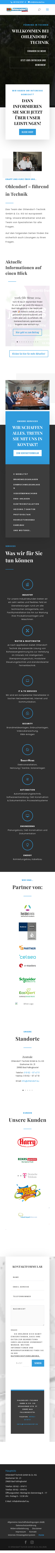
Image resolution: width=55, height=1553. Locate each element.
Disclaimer (37, 1528)
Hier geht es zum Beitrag (27, 332)
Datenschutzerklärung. (25, 1356)
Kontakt (33, 1531)
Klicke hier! (27, 132)
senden (38, 1363)
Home (41, 1535)
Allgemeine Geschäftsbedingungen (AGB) (26, 1522)
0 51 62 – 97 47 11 (31, 1072)
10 (37, 341)
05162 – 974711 (20, 1486)
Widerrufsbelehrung (19, 1528)
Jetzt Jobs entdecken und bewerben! (33, 62)
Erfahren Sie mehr (36, 51)
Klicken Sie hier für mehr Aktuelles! (28, 354)
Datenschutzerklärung (26, 1525)
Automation (27, 789)
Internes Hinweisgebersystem (21, 1535)
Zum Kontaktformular (27, 453)
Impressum (21, 1531)
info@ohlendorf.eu (30, 1081)
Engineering (27, 826)
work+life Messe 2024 (27, 297)
